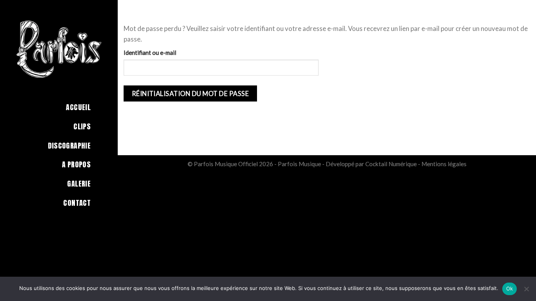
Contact (77, 203)
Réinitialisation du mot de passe (190, 93)
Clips (82, 126)
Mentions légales (444, 163)
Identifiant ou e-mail (150, 52)
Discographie (69, 145)
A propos (76, 164)
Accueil (78, 107)
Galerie (79, 183)
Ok (509, 288)
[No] (526, 291)
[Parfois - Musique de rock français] (59, 49)
